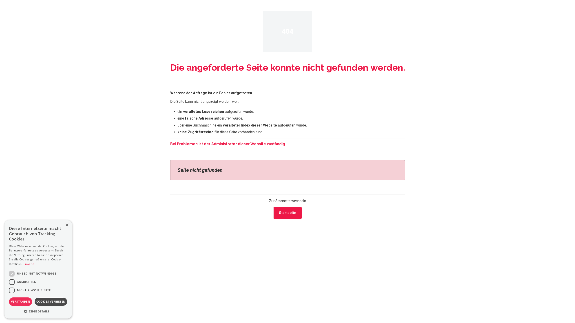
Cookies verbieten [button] (51, 301)
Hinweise (28, 264)
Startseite (287, 213)
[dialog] (38, 269)
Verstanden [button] (20, 301)
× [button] (67, 225)
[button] (38, 311)
